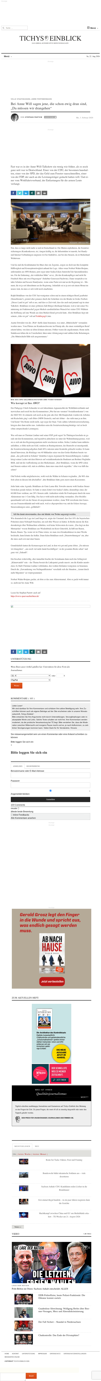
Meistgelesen (22, 1146)
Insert (31, 1375)
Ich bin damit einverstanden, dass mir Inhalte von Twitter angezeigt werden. (45, 514)
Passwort (15, 781)
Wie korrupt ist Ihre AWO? (25, 403)
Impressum (42, 1353)
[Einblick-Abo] (51, 1033)
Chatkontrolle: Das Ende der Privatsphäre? (58, 1335)
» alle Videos (87, 1234)
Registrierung (33, 766)
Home (7, 1353)
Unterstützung (28, 1353)
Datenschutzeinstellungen (75, 1353)
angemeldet (27, 734)
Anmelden (17, 766)
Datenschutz (55, 1353)
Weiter (16, 685)
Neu (37, 1146)
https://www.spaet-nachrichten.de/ (25, 596)
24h (14, 1154)
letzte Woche (24, 1154)
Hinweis (73, 728)
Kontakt (15, 1353)
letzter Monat (39, 1154)
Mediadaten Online (12, 1357)
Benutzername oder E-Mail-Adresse (27, 771)
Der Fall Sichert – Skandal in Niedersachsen (59, 1322)
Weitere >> (17, 1227)
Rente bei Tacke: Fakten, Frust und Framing (64, 1159)
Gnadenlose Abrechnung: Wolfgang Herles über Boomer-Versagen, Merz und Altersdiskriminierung (64, 1310)
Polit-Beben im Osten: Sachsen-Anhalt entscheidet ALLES (40, 1288)
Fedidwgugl (41, 316)
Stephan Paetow (33, 117)
